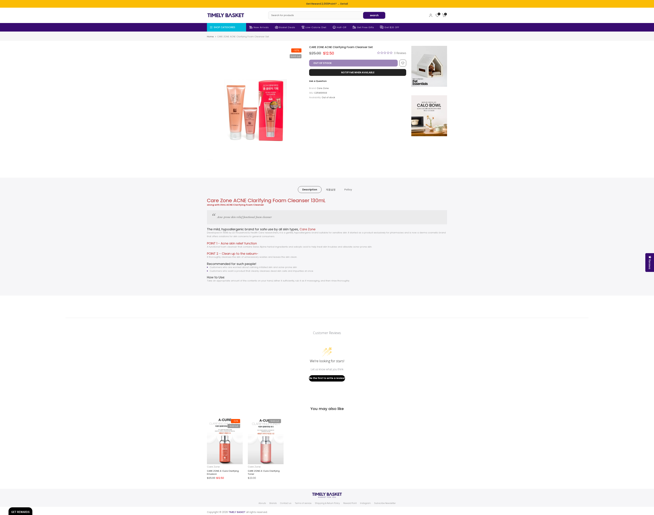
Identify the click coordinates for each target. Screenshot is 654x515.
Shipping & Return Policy (327, 503)
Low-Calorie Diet (316, 27)
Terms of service (303, 503)
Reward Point (350, 503)
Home (210, 36)
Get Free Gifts (365, 27)
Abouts (262, 503)
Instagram (365, 503)
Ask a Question (318, 81)
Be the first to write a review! (327, 378)
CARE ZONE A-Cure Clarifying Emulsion (223, 472)
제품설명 (331, 189)
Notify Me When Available (357, 72)
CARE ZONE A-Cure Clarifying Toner (264, 472)
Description (309, 189)
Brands (273, 503)
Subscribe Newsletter (385, 503)
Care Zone (323, 88)
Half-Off (341, 27)
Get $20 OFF (391, 27)
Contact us (285, 503)
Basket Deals (287, 27)
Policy (348, 189)
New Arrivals (261, 27)
